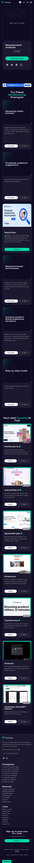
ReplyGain (10, 230)
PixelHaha (10, 574)
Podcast (9, 661)
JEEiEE (17, 849)
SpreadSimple (12, 531)
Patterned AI (11, 444)
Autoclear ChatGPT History (15, 706)
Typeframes (11, 618)
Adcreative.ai (11, 488)
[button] (27, 2)
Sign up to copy (16, 23)
